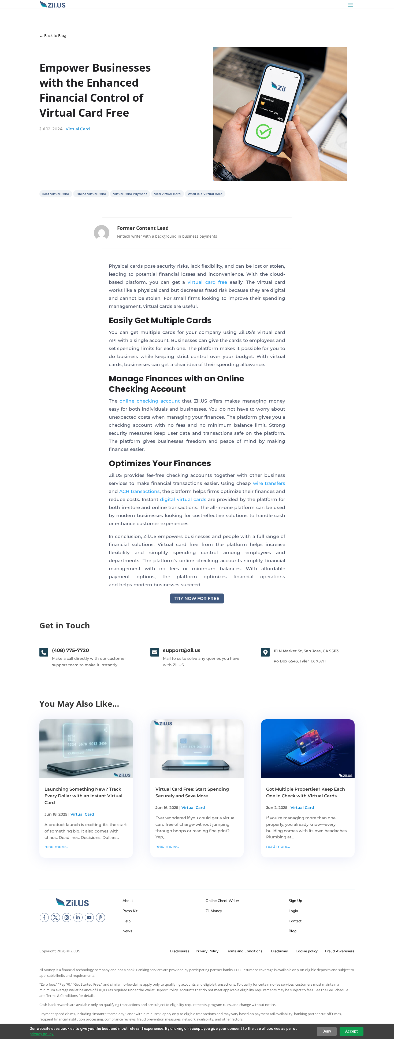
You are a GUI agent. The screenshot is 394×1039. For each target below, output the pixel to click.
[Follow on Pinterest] (100, 917)
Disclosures (179, 951)
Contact (295, 921)
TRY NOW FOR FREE (197, 598)
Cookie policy (307, 951)
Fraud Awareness (340, 951)
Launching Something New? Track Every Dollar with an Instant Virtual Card (83, 796)
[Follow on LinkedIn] (78, 917)
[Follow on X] (55, 917)
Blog (292, 931)
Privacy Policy (207, 951)
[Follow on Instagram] (66, 917)
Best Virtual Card (55, 193)
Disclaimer (279, 951)
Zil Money (214, 910)
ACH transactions (139, 491)
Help (126, 921)
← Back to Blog (52, 35)
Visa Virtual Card (167, 193)
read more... (56, 846)
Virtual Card (78, 128)
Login (293, 910)
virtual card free (207, 282)
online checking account (150, 401)
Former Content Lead (143, 228)
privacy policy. (41, 1034)
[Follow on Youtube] (89, 917)
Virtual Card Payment (130, 193)
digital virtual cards (183, 499)
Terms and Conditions (244, 951)
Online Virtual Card (91, 193)
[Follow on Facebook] (44, 917)
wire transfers (269, 483)
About (127, 900)
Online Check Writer (222, 900)
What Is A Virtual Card (205, 193)
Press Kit (129, 910)
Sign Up (295, 900)
